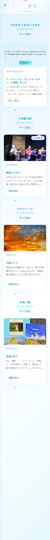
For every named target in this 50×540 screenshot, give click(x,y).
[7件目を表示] (28, 110)
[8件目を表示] (30, 110)
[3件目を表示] (19, 110)
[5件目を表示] (23, 110)
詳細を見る (13, 284)
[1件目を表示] (15, 110)
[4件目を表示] (21, 110)
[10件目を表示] (35, 110)
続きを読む (13, 191)
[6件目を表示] (26, 110)
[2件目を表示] (17, 110)
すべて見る (25, 34)
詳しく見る (13, 100)
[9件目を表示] (32, 110)
